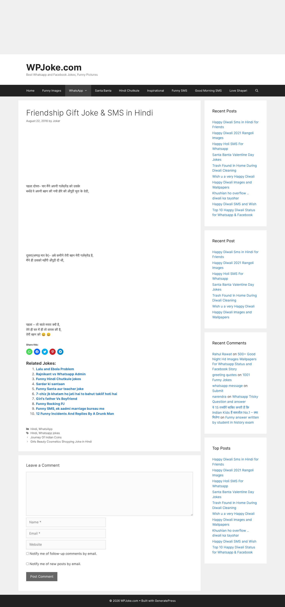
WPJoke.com (54, 67)
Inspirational (155, 90)
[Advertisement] (116, 27)
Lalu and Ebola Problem (55, 369)
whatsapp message (227, 386)
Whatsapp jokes (49, 433)
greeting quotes (224, 375)
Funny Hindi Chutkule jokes (58, 379)
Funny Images (51, 90)
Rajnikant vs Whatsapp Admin (61, 374)
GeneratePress (165, 601)
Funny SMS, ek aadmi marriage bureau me (70, 409)
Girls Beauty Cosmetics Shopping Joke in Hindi (61, 441)
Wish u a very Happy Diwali (233, 176)
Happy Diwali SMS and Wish (234, 204)
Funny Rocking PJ (50, 404)
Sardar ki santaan (50, 384)
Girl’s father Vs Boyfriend (56, 399)
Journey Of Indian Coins (46, 437)
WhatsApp (76, 90)
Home (30, 90)
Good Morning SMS (208, 90)
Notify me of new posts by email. (55, 564)
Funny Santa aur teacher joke (60, 389)
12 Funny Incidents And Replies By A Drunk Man (75, 414)
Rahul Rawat (222, 354)
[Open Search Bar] (257, 90)
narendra (219, 397)
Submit (217, 391)
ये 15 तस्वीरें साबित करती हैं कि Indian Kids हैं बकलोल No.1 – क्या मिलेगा (235, 412)
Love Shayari (238, 90)
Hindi (33, 429)
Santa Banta (103, 90)
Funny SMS (179, 90)
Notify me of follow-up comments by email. (63, 554)
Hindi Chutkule (129, 90)
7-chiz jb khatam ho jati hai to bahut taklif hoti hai (76, 394)
